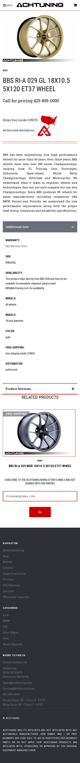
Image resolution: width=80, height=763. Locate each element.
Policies (8, 579)
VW (5, 627)
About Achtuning (13, 550)
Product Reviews (18, 389)
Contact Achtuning (15, 662)
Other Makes (11, 632)
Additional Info (17, 227)
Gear (6, 638)
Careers (8, 567)
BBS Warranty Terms (16, 246)
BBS (5, 70)
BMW (6, 621)
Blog (6, 556)
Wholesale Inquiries (16, 597)
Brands (7, 562)
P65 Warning (11, 585)
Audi (6, 615)
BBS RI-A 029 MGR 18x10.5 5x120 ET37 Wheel (40, 466)
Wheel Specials (13, 644)
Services (8, 591)
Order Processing (14, 573)
